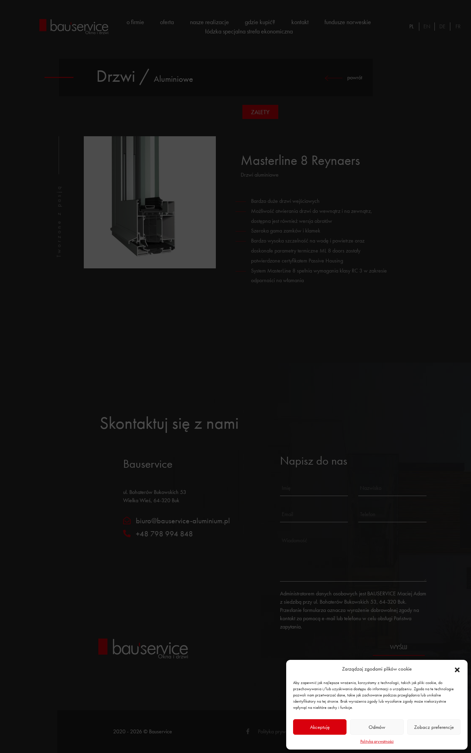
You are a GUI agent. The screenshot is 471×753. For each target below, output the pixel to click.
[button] (457, 668)
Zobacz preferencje (434, 727)
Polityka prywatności (377, 741)
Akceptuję (320, 727)
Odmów (377, 727)
